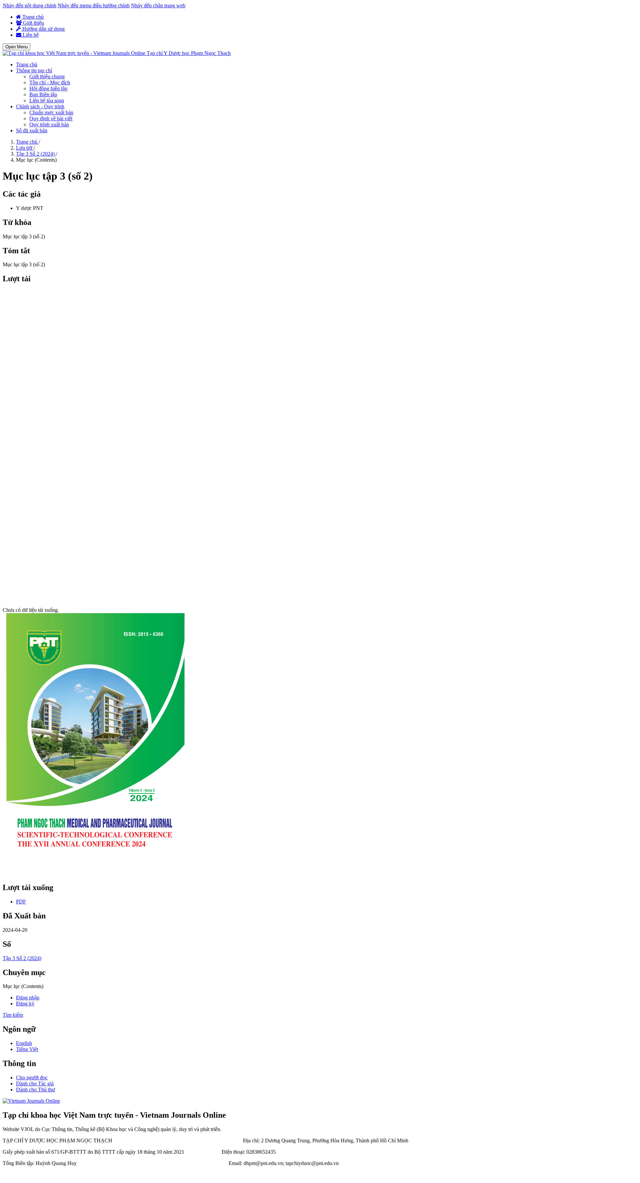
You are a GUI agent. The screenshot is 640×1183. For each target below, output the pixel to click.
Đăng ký (25, 1003)
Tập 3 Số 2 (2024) (36, 154)
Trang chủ (32, 17)
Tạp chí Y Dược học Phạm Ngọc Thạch (189, 53)
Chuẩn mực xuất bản (51, 112)
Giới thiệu (33, 23)
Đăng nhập (27, 997)
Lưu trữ (25, 148)
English (24, 1043)
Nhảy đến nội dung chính (29, 5)
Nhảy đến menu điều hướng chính (94, 5)
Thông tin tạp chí (34, 70)
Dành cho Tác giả (35, 1083)
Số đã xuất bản (31, 130)
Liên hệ (30, 35)
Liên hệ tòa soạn (46, 100)
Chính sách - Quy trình (40, 106)
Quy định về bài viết (50, 118)
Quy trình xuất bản (49, 124)
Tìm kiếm (13, 1015)
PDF (21, 901)
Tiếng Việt (27, 1049)
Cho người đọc (32, 1077)
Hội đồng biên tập (48, 88)
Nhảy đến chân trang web (158, 5)
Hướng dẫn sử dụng (43, 29)
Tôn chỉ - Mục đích (49, 82)
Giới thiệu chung (47, 76)
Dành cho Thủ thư (35, 1089)
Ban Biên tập (43, 94)
